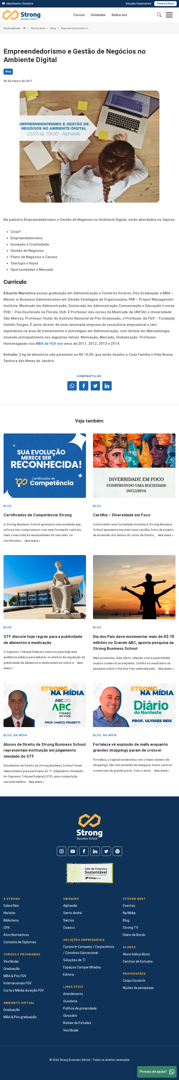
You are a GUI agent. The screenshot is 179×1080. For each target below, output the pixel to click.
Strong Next (37, 28)
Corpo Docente (134, 980)
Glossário (70, 1015)
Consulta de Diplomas (19, 942)
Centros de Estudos (138, 961)
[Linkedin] (95, 851)
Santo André (72, 913)
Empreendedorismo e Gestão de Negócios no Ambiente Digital (75, 28)
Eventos (129, 906)
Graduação (11, 969)
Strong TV (130, 927)
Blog (53, 28)
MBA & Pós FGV (14, 976)
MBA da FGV (46, 343)
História (9, 913)
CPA (6, 927)
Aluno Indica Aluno (136, 954)
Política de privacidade (80, 1008)
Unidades (98, 15)
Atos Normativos (16, 935)
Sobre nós (119, 15)
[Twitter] (106, 851)
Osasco (69, 927)
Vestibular (11, 961)
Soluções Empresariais (138, 3)
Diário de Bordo (134, 935)
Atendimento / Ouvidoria (19, 3)
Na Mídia (129, 913)
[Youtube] (72, 851)
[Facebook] (84, 851)
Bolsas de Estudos (77, 1023)
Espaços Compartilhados (82, 967)
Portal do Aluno (165, 3)
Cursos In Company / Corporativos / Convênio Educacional (88, 949)
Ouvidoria (70, 1001)
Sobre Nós (11, 906)
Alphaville (70, 906)
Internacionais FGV (17, 983)
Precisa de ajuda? (153, 1071)
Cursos (79, 15)
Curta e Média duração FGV (23, 990)
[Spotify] (117, 851)
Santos (68, 920)
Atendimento (73, 994)
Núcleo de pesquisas (138, 988)
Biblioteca (10, 920)
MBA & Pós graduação (20, 1017)
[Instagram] (61, 851)
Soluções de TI (74, 960)
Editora (68, 974)
